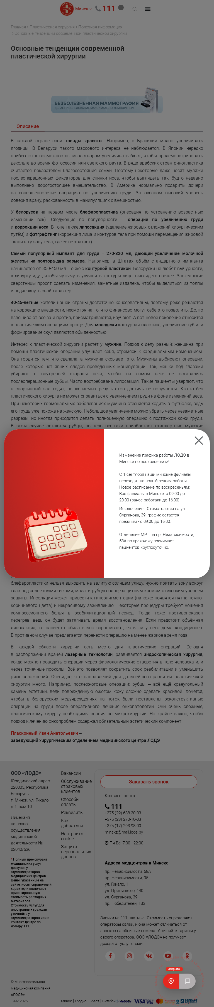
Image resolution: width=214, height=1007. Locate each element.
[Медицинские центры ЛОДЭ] (171, 981)
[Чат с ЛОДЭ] (187, 981)
